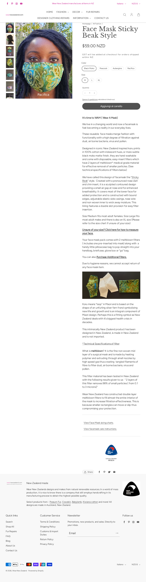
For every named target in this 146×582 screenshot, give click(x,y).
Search (9, 521)
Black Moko (89, 68)
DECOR (76, 12)
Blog (8, 541)
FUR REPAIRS (93, 12)
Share (90, 472)
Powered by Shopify (35, 571)
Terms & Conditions (49, 521)
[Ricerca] (124, 15)
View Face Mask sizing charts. (98, 422)
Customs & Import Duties (49, 533)
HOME (49, 12)
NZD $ (135, 3)
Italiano (120, 3)
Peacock (103, 68)
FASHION (61, 12)
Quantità (85, 88)
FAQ (8, 536)
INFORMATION (81, 18)
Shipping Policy (47, 526)
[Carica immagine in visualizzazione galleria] (10, 28)
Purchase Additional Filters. (112, 257)
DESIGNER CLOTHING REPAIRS (53, 18)
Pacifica (130, 68)
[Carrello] (138, 15)
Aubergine (117, 68)
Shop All (10, 526)
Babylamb (77, 502)
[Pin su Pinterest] (104, 472)
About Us (10, 545)
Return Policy (46, 539)
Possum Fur (55, 502)
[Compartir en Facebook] (99, 472)
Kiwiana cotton (90, 502)
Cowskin (66, 502)
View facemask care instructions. (100, 428)
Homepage (86, 24)
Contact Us (11, 550)
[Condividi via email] (114, 472)
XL (99, 80)
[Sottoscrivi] (117, 533)
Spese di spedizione (90, 99)
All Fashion (97, 24)
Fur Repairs (11, 531)
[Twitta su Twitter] (109, 472)
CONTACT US (101, 18)
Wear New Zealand (19, 571)
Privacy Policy (47, 544)
